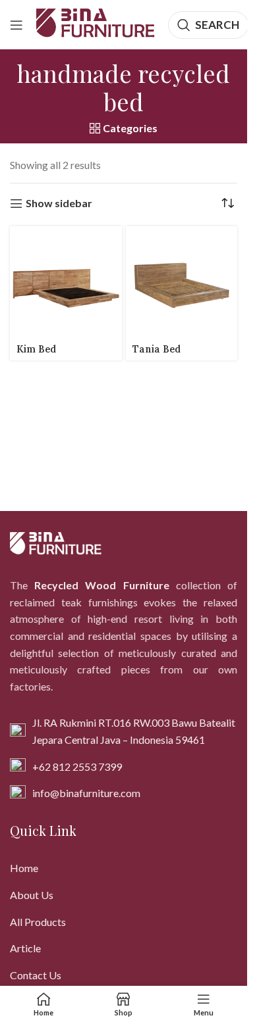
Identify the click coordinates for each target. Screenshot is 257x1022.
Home (24, 868)
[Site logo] (95, 23)
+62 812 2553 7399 (77, 766)
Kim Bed (36, 349)
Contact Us (35, 975)
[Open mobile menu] (16, 25)
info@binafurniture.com (86, 793)
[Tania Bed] (182, 282)
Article (25, 948)
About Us (31, 894)
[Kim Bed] (66, 282)
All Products (38, 921)
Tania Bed (156, 349)
